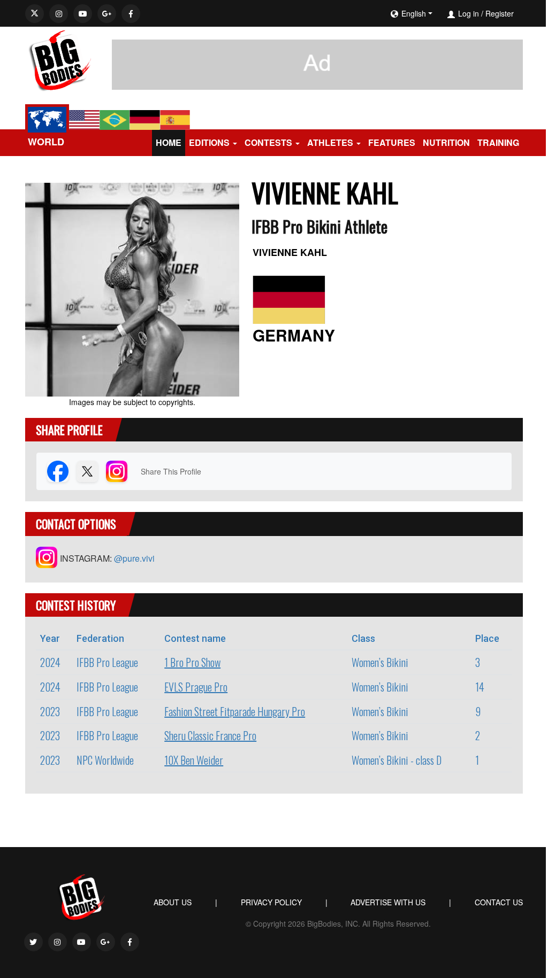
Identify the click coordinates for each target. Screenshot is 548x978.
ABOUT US (173, 902)
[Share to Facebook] (57, 471)
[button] (444, 13)
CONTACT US (499, 902)
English (413, 13)
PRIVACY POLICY (271, 902)
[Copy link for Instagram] (116, 471)
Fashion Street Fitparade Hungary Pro (234, 711)
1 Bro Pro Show (192, 662)
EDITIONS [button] (209, 142)
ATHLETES (330, 142)
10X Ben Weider (193, 760)
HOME (168, 142)
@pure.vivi (134, 558)
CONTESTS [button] (268, 142)
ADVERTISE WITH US (388, 902)
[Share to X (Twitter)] (87, 471)
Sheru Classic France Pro (210, 735)
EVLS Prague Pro (195, 687)
